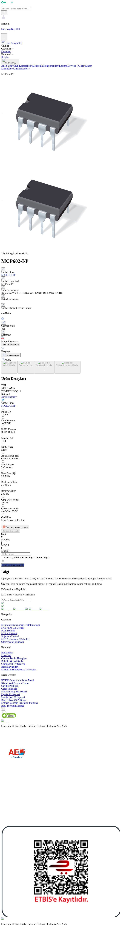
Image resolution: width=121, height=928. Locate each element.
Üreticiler (6, 51)
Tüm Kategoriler (13, 43)
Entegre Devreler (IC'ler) (72, 65)
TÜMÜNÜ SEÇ (9, 391)
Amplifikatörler (21, 68)
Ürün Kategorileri (22, 65)
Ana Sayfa (7, 65)
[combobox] (3, 708)
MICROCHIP (8, 405)
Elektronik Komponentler (45, 65)
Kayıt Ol (15, 29)
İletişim (5, 57)
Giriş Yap (6, 29)
